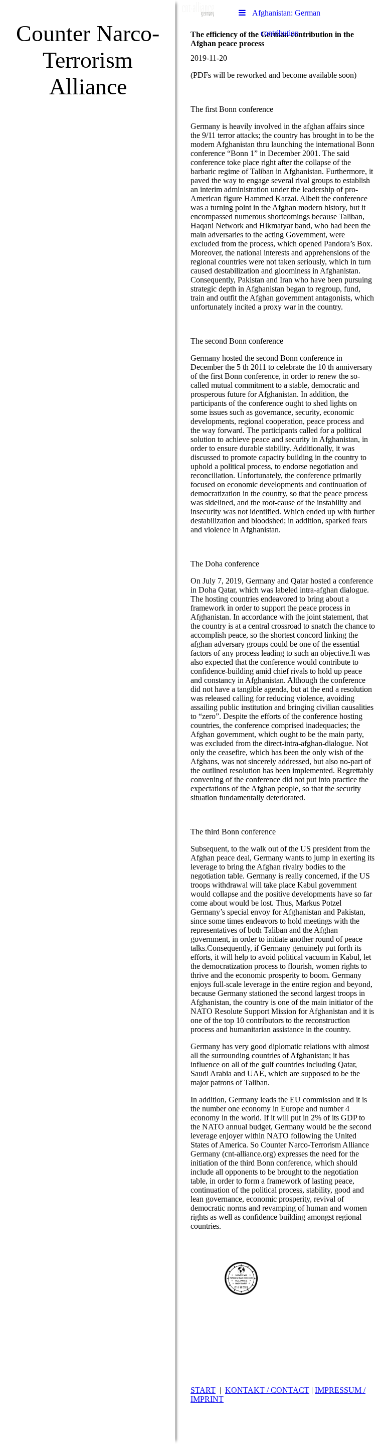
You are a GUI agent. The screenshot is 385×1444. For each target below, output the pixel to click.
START (203, 1390)
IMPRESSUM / (340, 1390)
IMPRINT (207, 1399)
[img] (87, 722)
